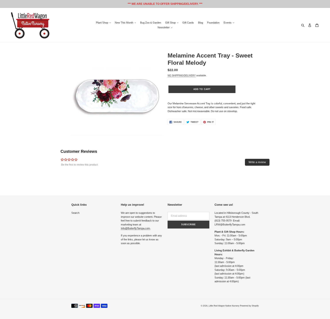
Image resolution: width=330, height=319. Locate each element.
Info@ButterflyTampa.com (135, 228)
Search (75, 212)
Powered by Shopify (249, 306)
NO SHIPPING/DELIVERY (182, 75)
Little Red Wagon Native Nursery (224, 306)
